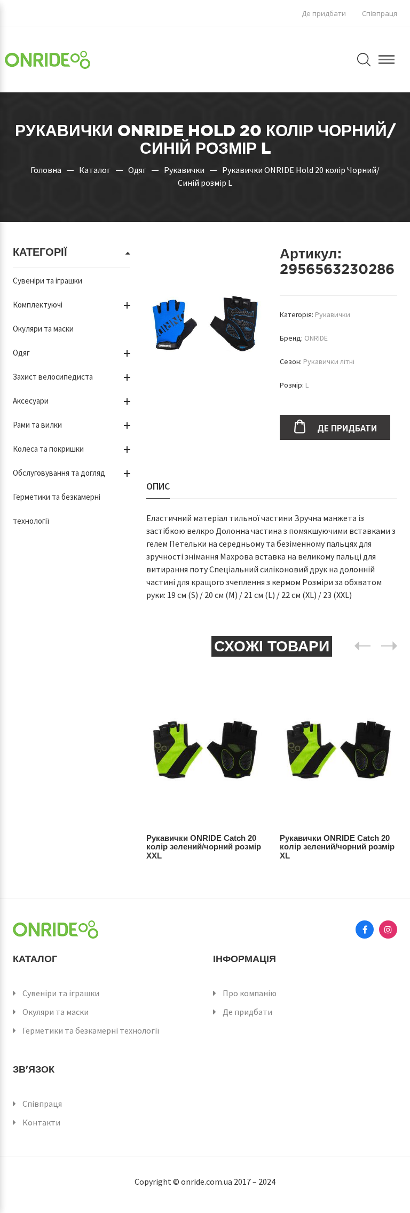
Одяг (137, 169)
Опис (158, 486)
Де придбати (324, 13)
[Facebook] (365, 929)
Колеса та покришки (48, 449)
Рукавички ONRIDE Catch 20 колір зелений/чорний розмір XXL (203, 846)
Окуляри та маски (43, 329)
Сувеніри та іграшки (47, 280)
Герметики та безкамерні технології (91, 1030)
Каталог (95, 169)
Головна (45, 169)
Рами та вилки (37, 425)
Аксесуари (31, 401)
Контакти (41, 1122)
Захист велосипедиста (53, 377)
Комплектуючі (37, 305)
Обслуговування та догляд (59, 473)
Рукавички (184, 169)
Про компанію (250, 993)
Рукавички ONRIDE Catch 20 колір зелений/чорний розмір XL (337, 846)
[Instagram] (388, 929)
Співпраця (379, 13)
